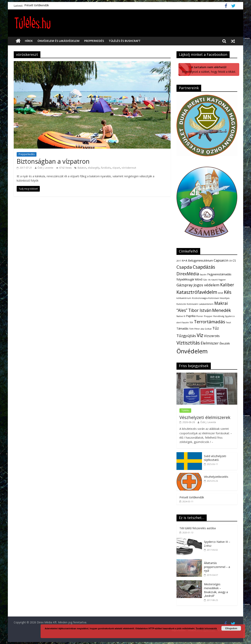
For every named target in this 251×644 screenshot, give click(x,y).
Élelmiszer (210, 343)
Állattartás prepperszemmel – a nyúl (217, 566)
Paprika (191, 316)
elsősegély (93, 167)
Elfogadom (231, 628)
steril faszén (182, 322)
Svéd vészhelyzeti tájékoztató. (215, 458)
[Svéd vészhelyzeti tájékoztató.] (189, 454)
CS (234, 260)
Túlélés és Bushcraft (125, 41)
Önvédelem (192, 351)
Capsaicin (221, 260)
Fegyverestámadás (219, 274)
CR (230, 260)
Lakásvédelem (206, 304)
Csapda (184, 267)
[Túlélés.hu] (18, 41)
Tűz (215, 328)
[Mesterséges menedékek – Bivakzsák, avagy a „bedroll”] (190, 582)
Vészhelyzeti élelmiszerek (204, 417)
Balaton (82, 167)
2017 (178, 260)
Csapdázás (204, 267)
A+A (184, 260)
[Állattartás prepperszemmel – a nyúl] (190, 561)
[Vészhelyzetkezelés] (189, 475)
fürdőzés (106, 167)
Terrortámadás (209, 322)
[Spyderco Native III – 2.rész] (190, 540)
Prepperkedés (94, 41)
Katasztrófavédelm (196, 292)
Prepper (208, 316)
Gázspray (184, 285)
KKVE (220, 293)
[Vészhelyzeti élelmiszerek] (206, 375)
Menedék (221, 310)
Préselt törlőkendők (36, 5)
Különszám (192, 304)
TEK (191, 322)
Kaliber (227, 285)
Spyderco (230, 316)
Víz (200, 335)
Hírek (29, 41)
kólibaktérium (183, 298)
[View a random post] (233, 41)
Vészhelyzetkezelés (216, 477)
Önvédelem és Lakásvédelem (58, 41)
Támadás (182, 328)
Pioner (199, 316)
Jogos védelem (206, 285)
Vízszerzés (212, 335)
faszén (203, 274)
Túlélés (185, 410)
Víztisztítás (188, 343)
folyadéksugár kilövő (189, 279)
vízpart (116, 167)
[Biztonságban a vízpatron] (92, 63)
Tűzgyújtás (186, 335)
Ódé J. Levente (45, 167)
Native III (180, 316)
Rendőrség (218, 316)
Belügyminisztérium (200, 260)
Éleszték (224, 343)
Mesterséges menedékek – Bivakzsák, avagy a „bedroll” (216, 590)
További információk (206, 628)
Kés (227, 292)
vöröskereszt (129, 167)
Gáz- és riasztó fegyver (214, 279)
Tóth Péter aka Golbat (200, 328)
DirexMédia (187, 274)
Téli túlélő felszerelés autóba (197, 528)
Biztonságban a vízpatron (53, 161)
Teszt (228, 322)
